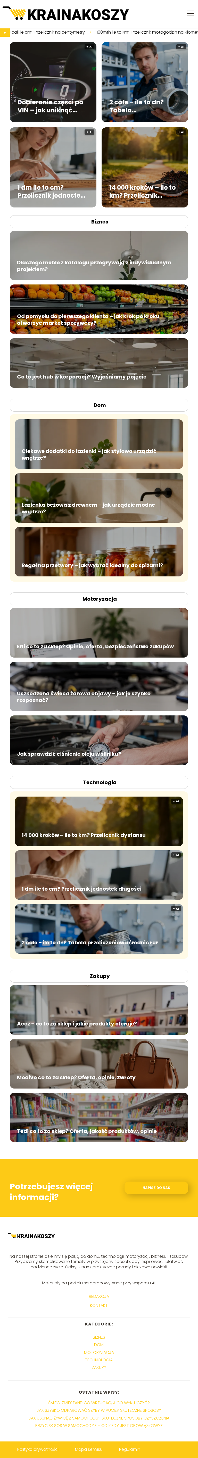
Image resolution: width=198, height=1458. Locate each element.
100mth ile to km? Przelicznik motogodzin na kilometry (93, 32)
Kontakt (99, 1305)
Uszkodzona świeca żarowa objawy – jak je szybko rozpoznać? (84, 697)
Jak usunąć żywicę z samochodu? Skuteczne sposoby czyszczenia (99, 1418)
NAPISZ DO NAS (156, 1187)
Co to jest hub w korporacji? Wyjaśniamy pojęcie (81, 376)
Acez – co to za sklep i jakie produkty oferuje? (77, 1023)
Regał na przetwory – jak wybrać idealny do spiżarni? (92, 565)
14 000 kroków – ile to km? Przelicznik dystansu (142, 191)
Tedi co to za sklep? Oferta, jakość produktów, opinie (87, 1131)
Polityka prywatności (38, 1449)
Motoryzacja (99, 599)
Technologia (100, 782)
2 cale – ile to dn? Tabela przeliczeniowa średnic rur (136, 106)
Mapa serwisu (89, 1449)
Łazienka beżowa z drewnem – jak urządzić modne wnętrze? (88, 508)
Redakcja (99, 1296)
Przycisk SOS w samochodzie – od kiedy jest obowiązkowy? (99, 1426)
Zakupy (100, 976)
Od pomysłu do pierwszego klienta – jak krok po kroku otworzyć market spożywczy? (88, 319)
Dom (100, 405)
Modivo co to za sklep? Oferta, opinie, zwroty (76, 1077)
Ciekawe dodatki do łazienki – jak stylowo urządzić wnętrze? (89, 454)
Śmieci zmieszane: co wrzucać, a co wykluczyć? (99, 1403)
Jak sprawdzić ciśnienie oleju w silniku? (69, 754)
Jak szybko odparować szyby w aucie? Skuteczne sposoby (99, 1410)
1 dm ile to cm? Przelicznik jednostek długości (51, 191)
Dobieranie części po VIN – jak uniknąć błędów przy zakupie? (52, 106)
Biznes (99, 221)
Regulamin (129, 1449)
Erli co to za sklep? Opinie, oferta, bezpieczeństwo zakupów (95, 646)
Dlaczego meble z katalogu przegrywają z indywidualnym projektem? (94, 266)
